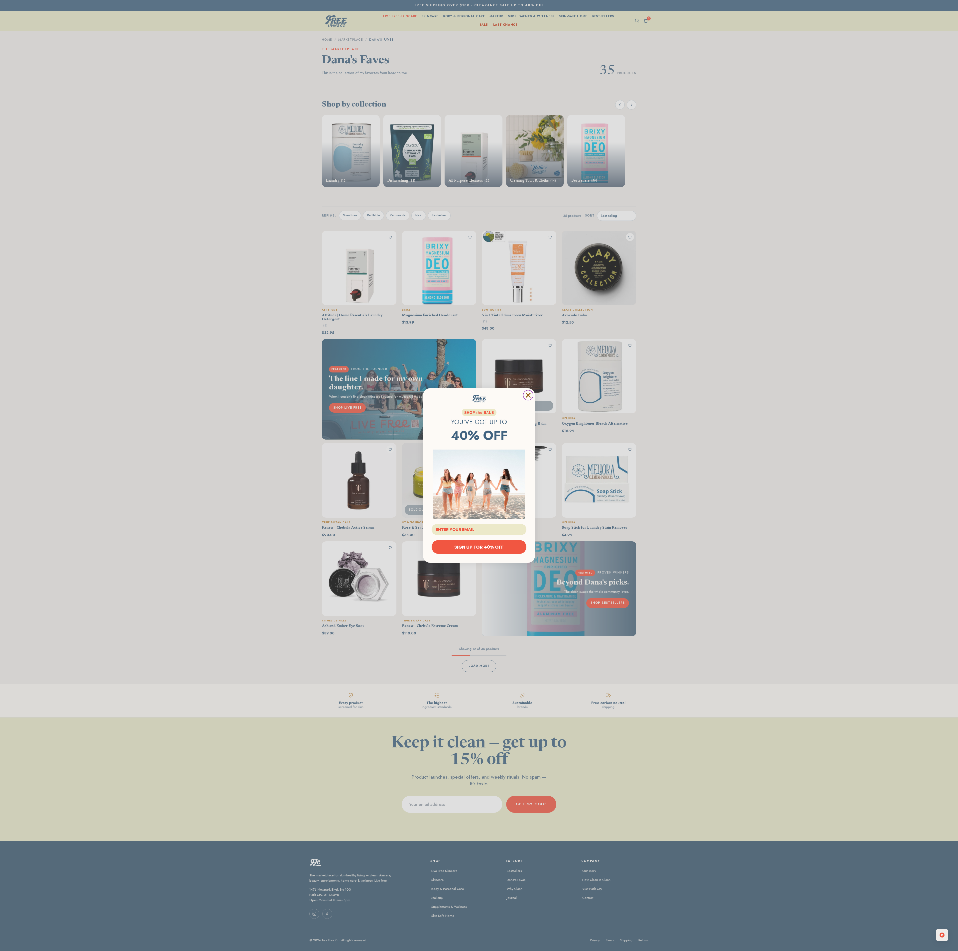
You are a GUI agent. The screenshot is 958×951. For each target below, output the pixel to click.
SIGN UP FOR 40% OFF (479, 547)
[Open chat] (942, 935)
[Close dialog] (528, 395)
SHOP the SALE (479, 412)
